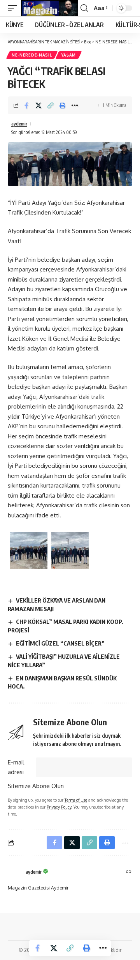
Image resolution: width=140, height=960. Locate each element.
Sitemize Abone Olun (36, 786)
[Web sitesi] (128, 872)
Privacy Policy (59, 806)
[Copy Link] (50, 105)
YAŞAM (68, 55)
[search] (84, 8)
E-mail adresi (16, 767)
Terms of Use (76, 799)
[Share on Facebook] (26, 105)
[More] (74, 105)
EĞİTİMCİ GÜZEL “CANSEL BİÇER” (60, 643)
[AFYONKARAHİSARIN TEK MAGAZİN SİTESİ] (49, 8)
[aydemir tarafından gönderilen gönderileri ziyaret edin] (15, 872)
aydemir (19, 124)
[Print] (62, 105)
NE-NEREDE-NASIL (32, 55)
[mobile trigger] (14, 8)
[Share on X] (38, 105)
